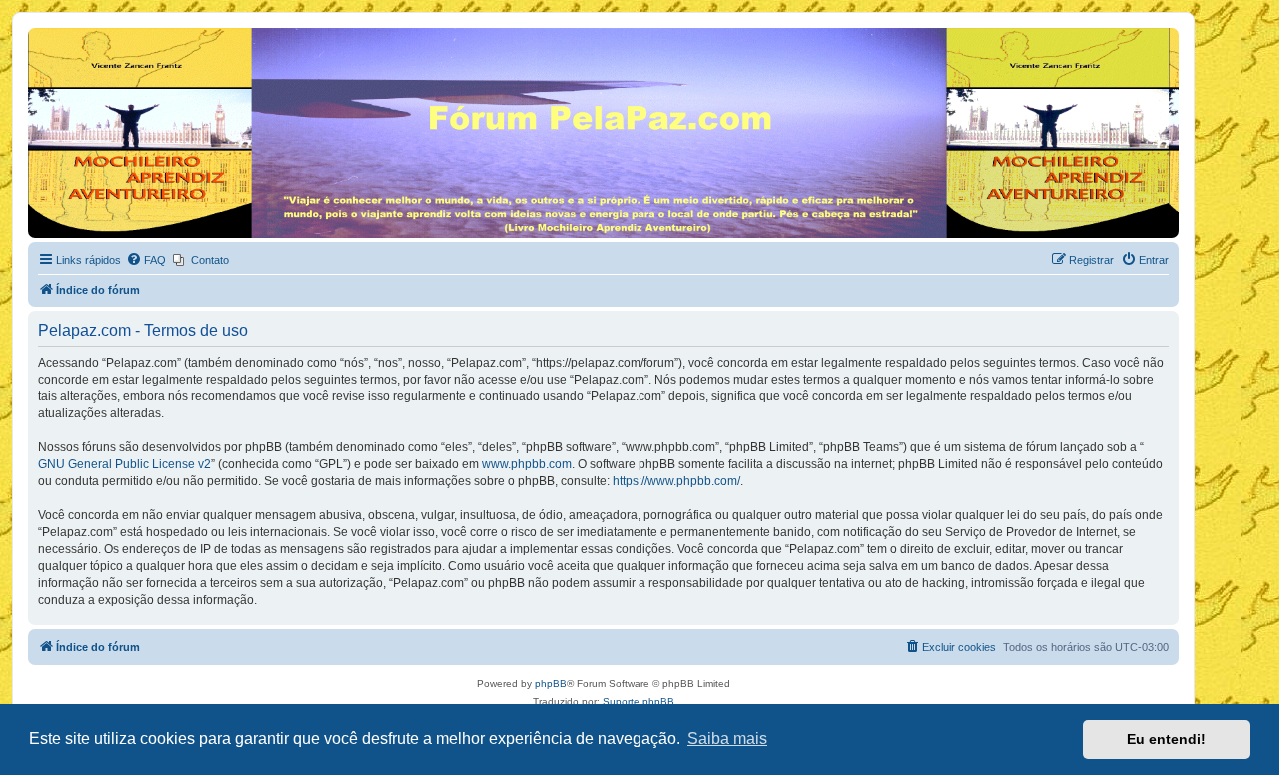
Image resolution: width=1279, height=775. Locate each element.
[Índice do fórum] (39, 33)
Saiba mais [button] (727, 738)
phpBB (551, 683)
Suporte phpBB (638, 701)
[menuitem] (146, 260)
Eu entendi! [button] (1166, 739)
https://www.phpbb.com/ (676, 481)
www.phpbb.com (527, 464)
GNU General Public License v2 (124, 464)
